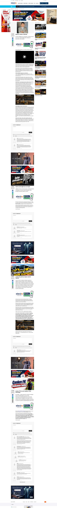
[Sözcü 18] (13, 3)
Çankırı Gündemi (20, 3)
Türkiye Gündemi (30, 3)
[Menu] (40, 3)
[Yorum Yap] (12, 45)
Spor (34, 3)
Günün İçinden (25, 3)
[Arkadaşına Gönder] (12, 42)
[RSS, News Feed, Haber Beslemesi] (45, 502)
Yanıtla (18, 142)
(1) (21, 480)
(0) (21, 142)
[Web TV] (44, 0)
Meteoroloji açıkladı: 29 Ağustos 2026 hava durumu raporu (26, 6)
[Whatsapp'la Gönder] (12, 41)
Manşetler (13, 0)
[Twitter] (12, 39)
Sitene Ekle (22, 0)
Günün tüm (44, 6)
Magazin (37, 3)
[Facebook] (12, 38)
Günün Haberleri (16, 0)
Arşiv (19, 0)
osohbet (12, 504)
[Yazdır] (12, 44)
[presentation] (13, 6)
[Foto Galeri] (45, 0)
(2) (21, 470)
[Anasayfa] (11, 0)
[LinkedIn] (12, 40)
